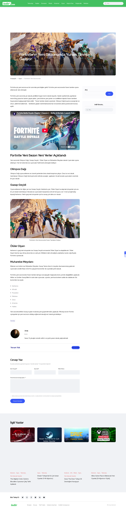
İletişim (29, 505)
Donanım (44, 3)
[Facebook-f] (31, 497)
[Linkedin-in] (39, 497)
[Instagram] (27, 497)
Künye (35, 505)
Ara (86, 90)
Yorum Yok (42, 65)
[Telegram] (35, 497)
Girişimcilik (78, 3)
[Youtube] (44, 497)
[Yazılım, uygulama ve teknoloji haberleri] (9, 3)
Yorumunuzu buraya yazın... (18, 377)
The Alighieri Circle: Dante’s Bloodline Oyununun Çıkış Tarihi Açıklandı (20, 481)
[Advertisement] (63, 20)
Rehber (86, 3)
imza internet (112, 505)
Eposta (36, 369)
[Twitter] (22, 497)
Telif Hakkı (42, 505)
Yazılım (37, 3)
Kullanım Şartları (52, 505)
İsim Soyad (13, 369)
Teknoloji (30, 3)
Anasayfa (13, 78)
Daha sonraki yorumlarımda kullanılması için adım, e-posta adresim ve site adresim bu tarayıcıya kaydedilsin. (37, 396)
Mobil (50, 3)
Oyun (63, 3)
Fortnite (48, 66)
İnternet (56, 3)
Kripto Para (70, 3)
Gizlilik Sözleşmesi (63, 505)
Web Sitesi (61, 369)
